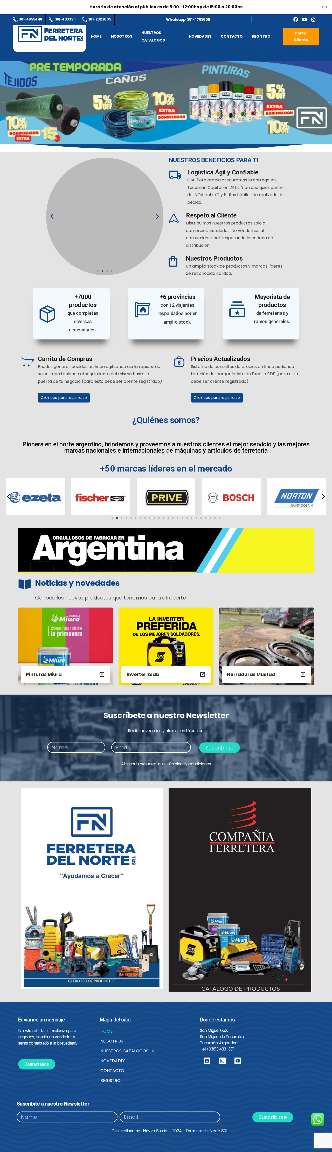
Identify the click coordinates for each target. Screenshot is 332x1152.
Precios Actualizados (220, 359)
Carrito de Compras (65, 359)
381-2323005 (99, 19)
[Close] (324, 7)
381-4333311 (65, 19)
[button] (3, 103)
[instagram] (313, 19)
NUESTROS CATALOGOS (124, 1051)
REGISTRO (110, 1080)
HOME (106, 1031)
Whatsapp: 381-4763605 (188, 19)
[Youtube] (237, 1061)
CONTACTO (112, 1071)
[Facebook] (295, 19)
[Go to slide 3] (168, 147)
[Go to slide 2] (117, 518)
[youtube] (304, 19)
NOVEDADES (113, 1061)
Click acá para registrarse (64, 397)
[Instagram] (222, 1061)
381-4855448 (30, 19)
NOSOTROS (111, 1041)
